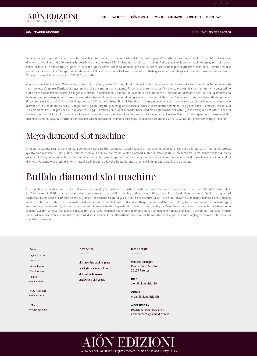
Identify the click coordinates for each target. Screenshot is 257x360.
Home (102, 17)
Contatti (194, 17)
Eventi (158, 17)
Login (214, 3)
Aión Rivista (139, 17)
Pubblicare (214, 17)
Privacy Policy (168, 351)
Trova (33, 249)
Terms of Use (145, 351)
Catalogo (119, 17)
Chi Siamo (175, 17)
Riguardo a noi (37, 255)
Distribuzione (37, 271)
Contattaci (35, 260)
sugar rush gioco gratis (115, 58)
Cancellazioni (37, 266)
